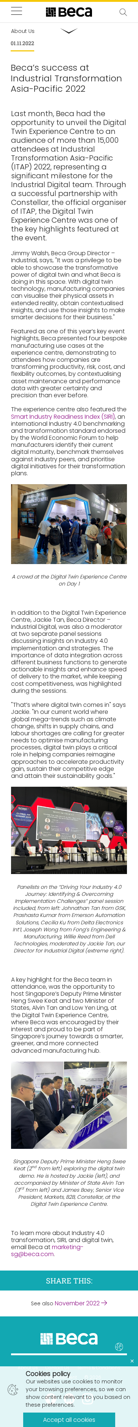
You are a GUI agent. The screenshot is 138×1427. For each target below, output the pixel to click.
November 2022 (78, 1303)
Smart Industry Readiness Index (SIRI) (63, 416)
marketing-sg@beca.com (47, 1250)
